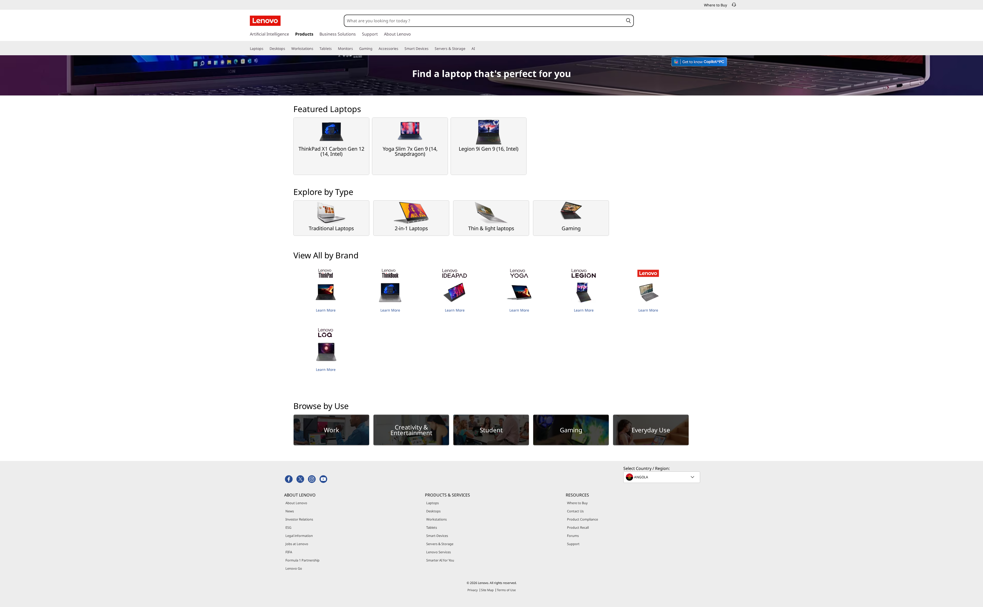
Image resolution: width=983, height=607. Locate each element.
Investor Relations (299, 519)
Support (573, 544)
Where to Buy (577, 503)
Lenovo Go (293, 568)
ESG (288, 527)
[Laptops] (265, 48)
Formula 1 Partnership (302, 560)
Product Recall (578, 527)
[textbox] (662, 477)
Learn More (326, 310)
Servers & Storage (439, 544)
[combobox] (483, 21)
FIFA (288, 552)
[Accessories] (400, 48)
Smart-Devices (437, 535)
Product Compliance (582, 519)
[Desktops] (287, 48)
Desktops (433, 511)
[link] (734, 6)
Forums (573, 535)
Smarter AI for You (440, 560)
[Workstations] (315, 48)
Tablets (431, 527)
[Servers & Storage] (467, 48)
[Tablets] (333, 48)
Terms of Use (506, 590)
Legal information (299, 535)
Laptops (432, 503)
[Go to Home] (265, 21)
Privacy (472, 590)
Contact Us (575, 511)
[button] (628, 21)
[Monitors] (355, 48)
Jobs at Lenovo (296, 544)
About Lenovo (296, 503)
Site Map (487, 590)
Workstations (436, 519)
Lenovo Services (438, 552)
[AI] (477, 48)
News (289, 511)
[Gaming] (374, 48)
